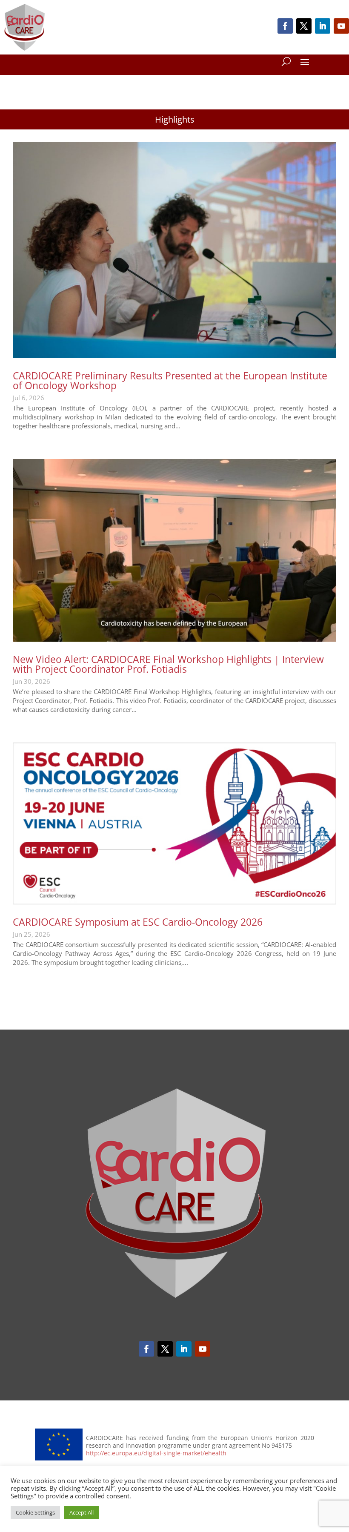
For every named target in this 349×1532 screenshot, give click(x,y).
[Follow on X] (304, 26)
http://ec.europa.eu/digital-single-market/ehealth (156, 1453)
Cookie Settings (35, 1512)
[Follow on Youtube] (341, 26)
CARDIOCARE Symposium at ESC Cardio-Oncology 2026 (138, 922)
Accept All (81, 1512)
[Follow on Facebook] (285, 26)
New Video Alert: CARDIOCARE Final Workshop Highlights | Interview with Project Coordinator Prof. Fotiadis (168, 664)
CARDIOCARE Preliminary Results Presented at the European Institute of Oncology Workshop (170, 380)
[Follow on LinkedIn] (322, 26)
